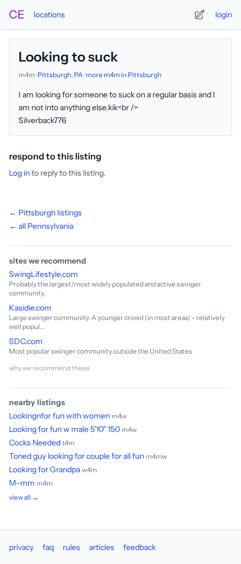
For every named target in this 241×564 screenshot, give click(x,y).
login (223, 15)
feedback (139, 547)
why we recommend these (49, 368)
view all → (24, 497)
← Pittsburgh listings (45, 213)
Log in (19, 173)
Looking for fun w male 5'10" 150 (65, 429)
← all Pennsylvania (41, 226)
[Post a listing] (199, 15)
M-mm (22, 483)
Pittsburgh (54, 74)
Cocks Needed (35, 443)
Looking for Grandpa (44, 469)
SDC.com (26, 341)
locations (49, 15)
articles (101, 547)
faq (48, 547)
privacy (21, 547)
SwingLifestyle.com (43, 274)
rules (71, 547)
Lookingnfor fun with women (59, 416)
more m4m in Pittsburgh (123, 74)
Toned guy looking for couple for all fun (76, 456)
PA (78, 74)
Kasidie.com (30, 308)
